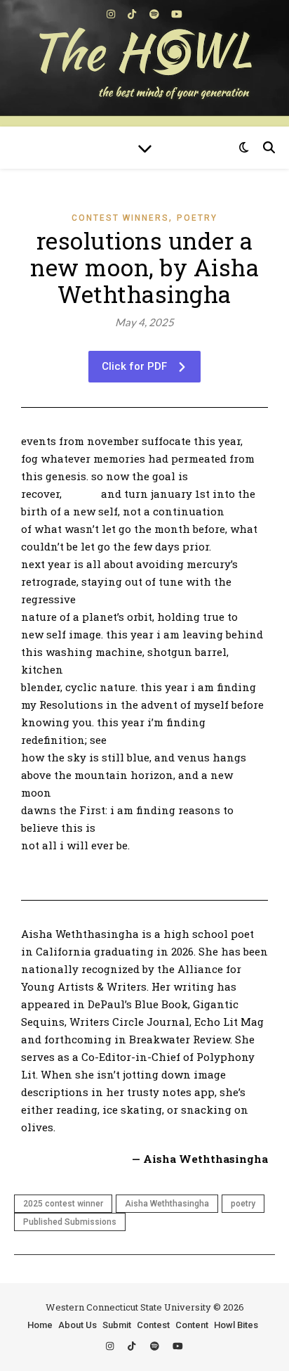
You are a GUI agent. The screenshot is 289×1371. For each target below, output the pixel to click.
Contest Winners (120, 218)
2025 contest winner (63, 1204)
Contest (153, 1325)
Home (40, 1325)
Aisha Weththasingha (167, 1204)
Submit (116, 1325)
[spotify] (155, 14)
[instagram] (112, 14)
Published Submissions (69, 1222)
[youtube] (176, 14)
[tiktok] (133, 14)
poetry (243, 1204)
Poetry (197, 218)
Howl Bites (236, 1325)
